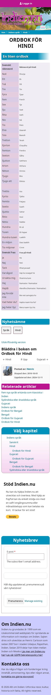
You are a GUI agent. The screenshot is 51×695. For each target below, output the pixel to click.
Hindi (25, 32)
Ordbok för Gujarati (12, 418)
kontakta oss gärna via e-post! (17, 676)
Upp (24, 359)
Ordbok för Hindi (10, 421)
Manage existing (33, 601)
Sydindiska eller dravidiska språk (18, 399)
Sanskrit (13, 442)
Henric (30, 369)
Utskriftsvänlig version (13, 342)
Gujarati (42, 359)
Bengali (5, 414)
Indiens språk (14, 32)
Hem (3, 32)
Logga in (27, 3)
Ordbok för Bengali (11, 410)
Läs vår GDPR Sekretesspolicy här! (24, 655)
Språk (6, 330)
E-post (10, 551)
